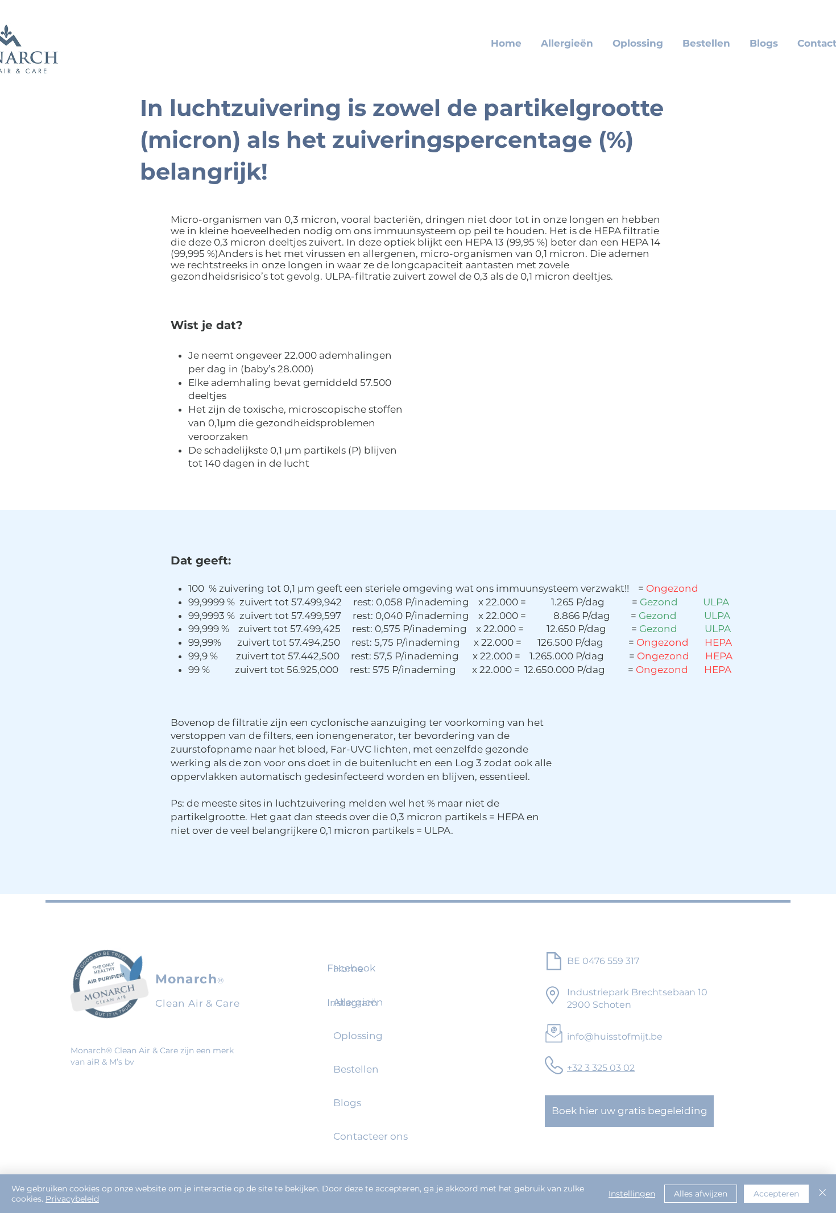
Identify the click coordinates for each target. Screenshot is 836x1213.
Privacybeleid (72, 1199)
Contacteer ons (364, 1136)
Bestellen (356, 1069)
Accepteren (776, 1194)
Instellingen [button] (632, 1194)
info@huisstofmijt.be (615, 1036)
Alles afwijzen (700, 1194)
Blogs (347, 1102)
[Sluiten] (822, 1193)
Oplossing (358, 1035)
